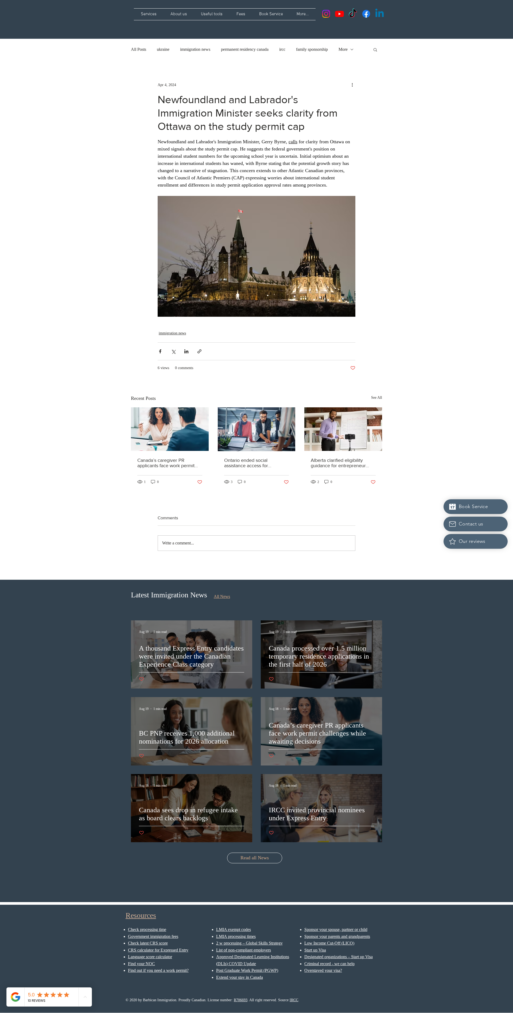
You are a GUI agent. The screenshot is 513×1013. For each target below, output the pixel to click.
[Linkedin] (379, 14)
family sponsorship (312, 49)
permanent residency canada (245, 49)
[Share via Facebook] (160, 351)
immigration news (195, 49)
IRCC (294, 1000)
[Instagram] (326, 14)
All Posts (138, 49)
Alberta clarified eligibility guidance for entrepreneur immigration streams (338, 463)
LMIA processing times (236, 936)
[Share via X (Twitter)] (173, 351)
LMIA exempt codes (233, 929)
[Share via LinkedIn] (186, 351)
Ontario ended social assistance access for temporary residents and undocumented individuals (251, 463)
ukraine (163, 49)
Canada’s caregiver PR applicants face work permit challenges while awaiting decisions (166, 463)
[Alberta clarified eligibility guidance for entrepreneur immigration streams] (343, 429)
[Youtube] (339, 14)
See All (376, 398)
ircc (282, 49)
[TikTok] (353, 14)
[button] (375, 49)
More (343, 49)
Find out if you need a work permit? (158, 970)
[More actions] (352, 85)
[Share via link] (199, 351)
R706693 (240, 1000)
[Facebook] (366, 14)
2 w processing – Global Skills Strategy (249, 943)
